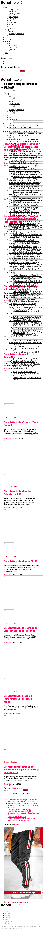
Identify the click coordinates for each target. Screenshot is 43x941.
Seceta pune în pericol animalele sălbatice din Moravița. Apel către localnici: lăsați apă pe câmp (23, 805)
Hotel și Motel (13, 45)
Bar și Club (12, 49)
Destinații (8, 41)
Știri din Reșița (13, 15)
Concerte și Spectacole (16, 34)
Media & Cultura (10, 32)
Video (6, 53)
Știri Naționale (13, 19)
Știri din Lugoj (13, 11)
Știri (6, 7)
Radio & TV (8, 914)
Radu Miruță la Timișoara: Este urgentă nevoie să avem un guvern (21, 816)
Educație (11, 21)
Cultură (11, 36)
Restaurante (13, 47)
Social (11, 24)
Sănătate (8, 39)
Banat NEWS (8, 163)
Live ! (6, 55)
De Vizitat (12, 43)
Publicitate (8, 921)
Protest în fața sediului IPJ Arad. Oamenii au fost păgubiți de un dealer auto (23, 820)
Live (6, 912)
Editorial (7, 915)
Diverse (11, 51)
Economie (12, 28)
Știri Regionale (13, 17)
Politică (11, 26)
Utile (6, 919)
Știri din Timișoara (14, 13)
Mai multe (7, 786)
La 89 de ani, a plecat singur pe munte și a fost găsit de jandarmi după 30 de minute (22, 801)
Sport (6, 38)
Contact (7, 923)
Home (7, 910)
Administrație (13, 22)
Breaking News (13, 9)
